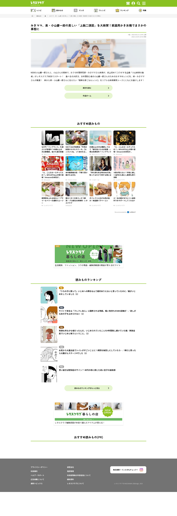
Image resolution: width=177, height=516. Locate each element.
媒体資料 (70, 479)
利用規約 (34, 471)
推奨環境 (70, 471)
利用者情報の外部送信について (79, 475)
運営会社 (70, 467)
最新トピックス (37, 483)
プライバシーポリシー (39, 467)
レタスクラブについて (75, 483)
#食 (129, 35)
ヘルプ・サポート (37, 475)
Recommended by (121, 212)
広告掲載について (37, 479)
